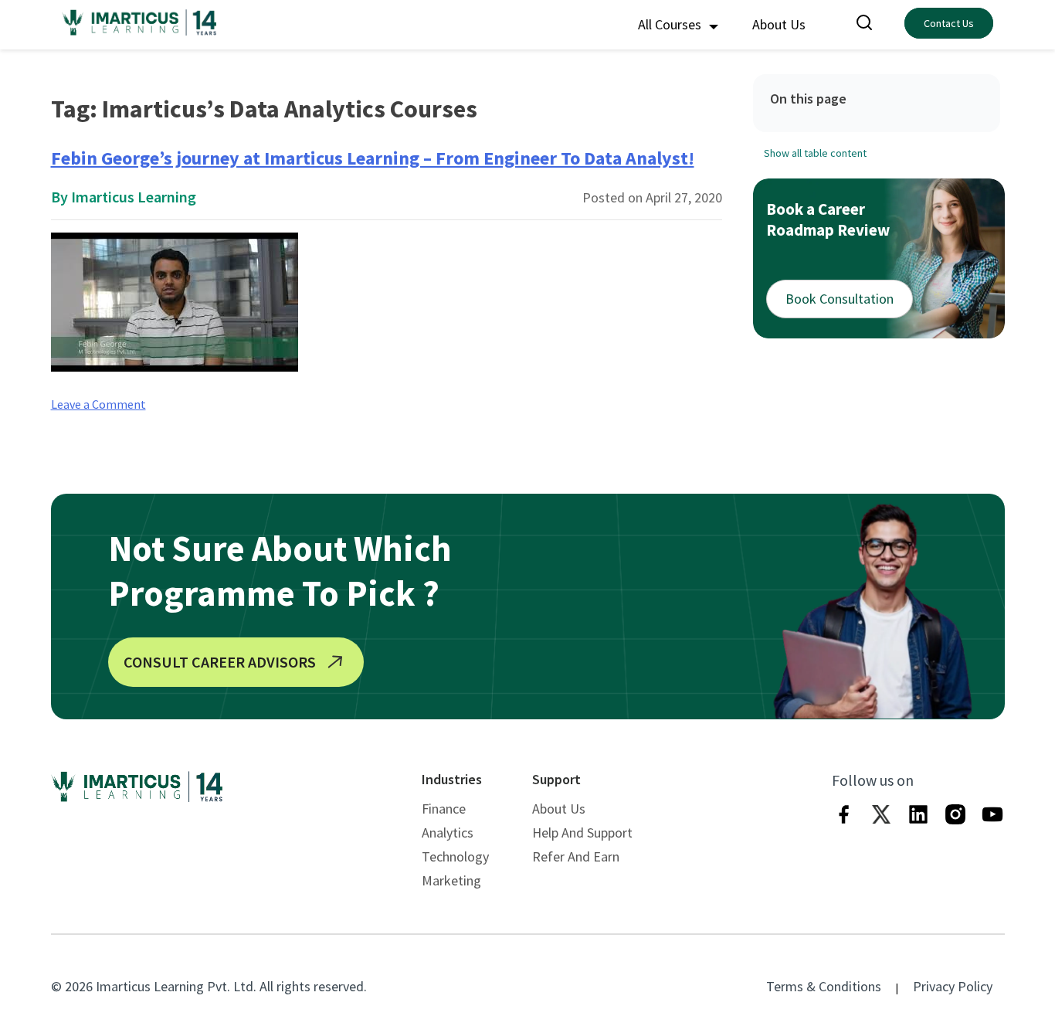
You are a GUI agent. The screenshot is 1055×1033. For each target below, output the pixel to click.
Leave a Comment (98, 404)
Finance (444, 808)
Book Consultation (839, 299)
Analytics (447, 832)
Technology (455, 856)
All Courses (671, 24)
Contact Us (949, 23)
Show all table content (815, 153)
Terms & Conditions (823, 986)
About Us (779, 24)
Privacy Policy (952, 986)
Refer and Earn (575, 856)
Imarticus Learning (133, 196)
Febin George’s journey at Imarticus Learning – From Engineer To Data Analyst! (372, 158)
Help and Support (582, 832)
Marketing (451, 880)
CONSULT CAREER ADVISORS (220, 661)
